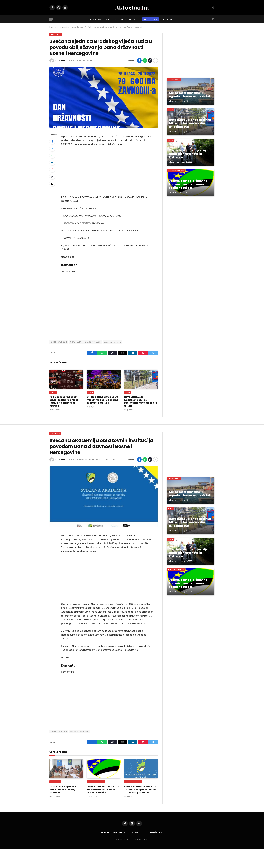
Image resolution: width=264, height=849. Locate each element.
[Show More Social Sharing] (155, 60)
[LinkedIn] (52, 162)
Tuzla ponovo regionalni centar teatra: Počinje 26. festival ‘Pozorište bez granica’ (64, 401)
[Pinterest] (52, 169)
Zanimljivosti (174, 79)
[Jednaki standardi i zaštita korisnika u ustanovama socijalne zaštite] (103, 768)
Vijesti (109, 19)
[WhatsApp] (52, 155)
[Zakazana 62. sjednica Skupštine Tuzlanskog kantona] (66, 768)
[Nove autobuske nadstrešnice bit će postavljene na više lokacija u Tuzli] (141, 379)
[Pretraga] (213, 19)
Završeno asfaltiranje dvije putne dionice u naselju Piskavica (188, 153)
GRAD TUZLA (75, 342)
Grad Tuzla (56, 34)
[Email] (52, 183)
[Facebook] (52, 141)
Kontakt (168, 19)
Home (52, 27)
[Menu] (51, 19)
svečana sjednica (112, 342)
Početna (95, 19)
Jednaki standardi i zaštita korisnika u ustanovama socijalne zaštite (188, 184)
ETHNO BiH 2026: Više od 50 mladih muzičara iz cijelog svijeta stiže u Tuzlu (102, 399)
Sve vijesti (55, 433)
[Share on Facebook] (139, 60)
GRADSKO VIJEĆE (92, 342)
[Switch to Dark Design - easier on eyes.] (213, 7)
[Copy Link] (150, 60)
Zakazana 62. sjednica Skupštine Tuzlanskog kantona (63, 789)
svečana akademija (79, 731)
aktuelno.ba (63, 60)
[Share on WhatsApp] (144, 60)
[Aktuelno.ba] (132, 7)
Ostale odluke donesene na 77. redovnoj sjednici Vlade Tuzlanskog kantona (140, 789)
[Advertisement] (107, 171)
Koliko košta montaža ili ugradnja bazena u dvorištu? (189, 94)
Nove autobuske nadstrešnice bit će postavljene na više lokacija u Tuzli (140, 401)
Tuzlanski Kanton (176, 171)
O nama (105, 832)
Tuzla (53, 392)
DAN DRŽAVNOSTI (59, 342)
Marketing (119, 832)
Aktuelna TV (128, 19)
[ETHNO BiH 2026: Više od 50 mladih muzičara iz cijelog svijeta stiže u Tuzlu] (103, 379)
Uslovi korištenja (152, 832)
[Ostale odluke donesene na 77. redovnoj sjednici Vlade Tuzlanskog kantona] (141, 768)
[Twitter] (52, 148)
